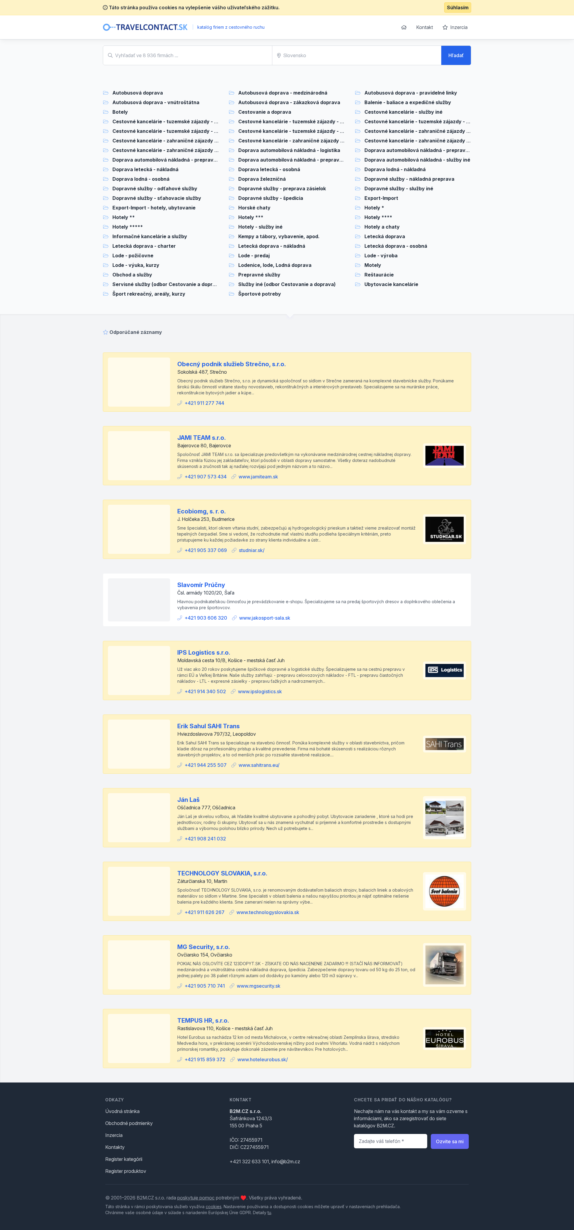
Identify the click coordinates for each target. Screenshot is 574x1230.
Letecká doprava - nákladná (271, 246)
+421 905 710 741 (204, 986)
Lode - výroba (381, 256)
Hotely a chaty (382, 227)
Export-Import (381, 198)
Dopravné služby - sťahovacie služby (156, 198)
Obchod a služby (132, 275)
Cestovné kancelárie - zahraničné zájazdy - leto (169, 141)
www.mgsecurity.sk (258, 986)
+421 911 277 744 (204, 403)
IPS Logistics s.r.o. (203, 652)
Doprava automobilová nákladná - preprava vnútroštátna (181, 160)
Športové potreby (259, 294)
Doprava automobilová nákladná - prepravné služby (300, 160)
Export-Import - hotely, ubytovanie (154, 208)
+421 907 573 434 (205, 477)
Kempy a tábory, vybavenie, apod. (279, 236)
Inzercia (458, 27)
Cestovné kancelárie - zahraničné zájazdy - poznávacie (304, 141)
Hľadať (456, 55)
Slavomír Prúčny (201, 585)
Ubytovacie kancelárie (391, 284)
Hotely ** (123, 217)
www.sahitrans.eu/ (259, 765)
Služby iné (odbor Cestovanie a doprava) (287, 284)
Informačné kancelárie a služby (149, 236)
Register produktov (125, 1171)
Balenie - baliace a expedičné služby (407, 102)
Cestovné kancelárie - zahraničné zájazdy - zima (170, 150)
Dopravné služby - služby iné (398, 188)
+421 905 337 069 (205, 550)
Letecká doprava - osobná (395, 246)
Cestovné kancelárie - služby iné (403, 112)
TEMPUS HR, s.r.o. (203, 1020)
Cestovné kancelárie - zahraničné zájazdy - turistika (427, 141)
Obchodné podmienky (129, 1123)
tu (269, 1212)
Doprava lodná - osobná (141, 179)
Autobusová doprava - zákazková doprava (289, 102)
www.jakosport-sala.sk (264, 618)
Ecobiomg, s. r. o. (201, 511)
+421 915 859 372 (204, 1059)
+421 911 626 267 (204, 912)
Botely (120, 112)
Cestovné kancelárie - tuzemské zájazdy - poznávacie (429, 121)
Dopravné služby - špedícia (270, 198)
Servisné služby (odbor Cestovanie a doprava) (167, 284)
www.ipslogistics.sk (260, 691)
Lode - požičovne (132, 256)
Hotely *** (250, 217)
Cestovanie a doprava (264, 112)
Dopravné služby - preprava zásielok (282, 188)
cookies (214, 1206)
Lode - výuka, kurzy (135, 265)
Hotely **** (378, 217)
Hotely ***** (127, 227)
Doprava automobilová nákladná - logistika (289, 150)
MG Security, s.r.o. (203, 947)
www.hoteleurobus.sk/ (262, 1059)
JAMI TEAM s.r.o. (201, 437)
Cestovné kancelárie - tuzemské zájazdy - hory (168, 121)
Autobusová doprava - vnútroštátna (155, 102)
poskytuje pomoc (196, 1198)
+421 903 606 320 (205, 618)
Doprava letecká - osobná (269, 169)
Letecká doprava (384, 236)
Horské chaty (254, 208)
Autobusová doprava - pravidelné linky (410, 93)
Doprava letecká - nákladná (145, 169)
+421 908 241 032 (205, 839)
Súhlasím (457, 7)
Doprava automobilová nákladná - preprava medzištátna (432, 150)
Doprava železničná (262, 179)
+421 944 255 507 (205, 765)
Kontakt (424, 27)
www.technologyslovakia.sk (267, 912)
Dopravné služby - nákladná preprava (409, 179)
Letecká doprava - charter (144, 246)
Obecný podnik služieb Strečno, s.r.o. (231, 364)
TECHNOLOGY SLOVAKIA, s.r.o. (222, 873)
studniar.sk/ (252, 550)
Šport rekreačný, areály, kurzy (148, 294)
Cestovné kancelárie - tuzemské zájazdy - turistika (173, 131)
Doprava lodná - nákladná (395, 169)
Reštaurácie (379, 275)
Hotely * (374, 208)
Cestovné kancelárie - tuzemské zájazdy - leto (293, 121)
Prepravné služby (259, 275)
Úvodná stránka (122, 1111)
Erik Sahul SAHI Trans (208, 726)
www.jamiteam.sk (258, 477)
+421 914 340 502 (205, 691)
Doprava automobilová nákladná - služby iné (417, 160)
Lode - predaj (254, 256)
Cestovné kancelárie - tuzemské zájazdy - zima (294, 131)
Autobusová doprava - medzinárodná (282, 93)
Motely (372, 265)
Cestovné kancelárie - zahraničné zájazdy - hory (422, 131)
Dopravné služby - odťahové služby (154, 188)
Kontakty (115, 1147)
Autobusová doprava (137, 93)
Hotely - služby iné (260, 227)
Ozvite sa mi (450, 1141)
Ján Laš (188, 799)
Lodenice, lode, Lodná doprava (275, 265)
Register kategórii (123, 1159)
